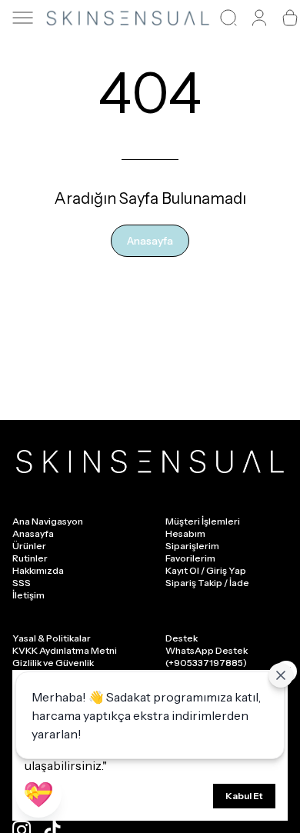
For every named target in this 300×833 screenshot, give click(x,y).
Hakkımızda (38, 570)
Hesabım (185, 533)
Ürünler (29, 545)
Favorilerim (190, 558)
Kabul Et (244, 795)
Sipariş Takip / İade (207, 582)
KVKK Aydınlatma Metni (64, 650)
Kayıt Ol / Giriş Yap (205, 570)
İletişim (28, 595)
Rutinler (30, 558)
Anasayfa (150, 241)
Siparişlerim (192, 545)
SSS (21, 582)
